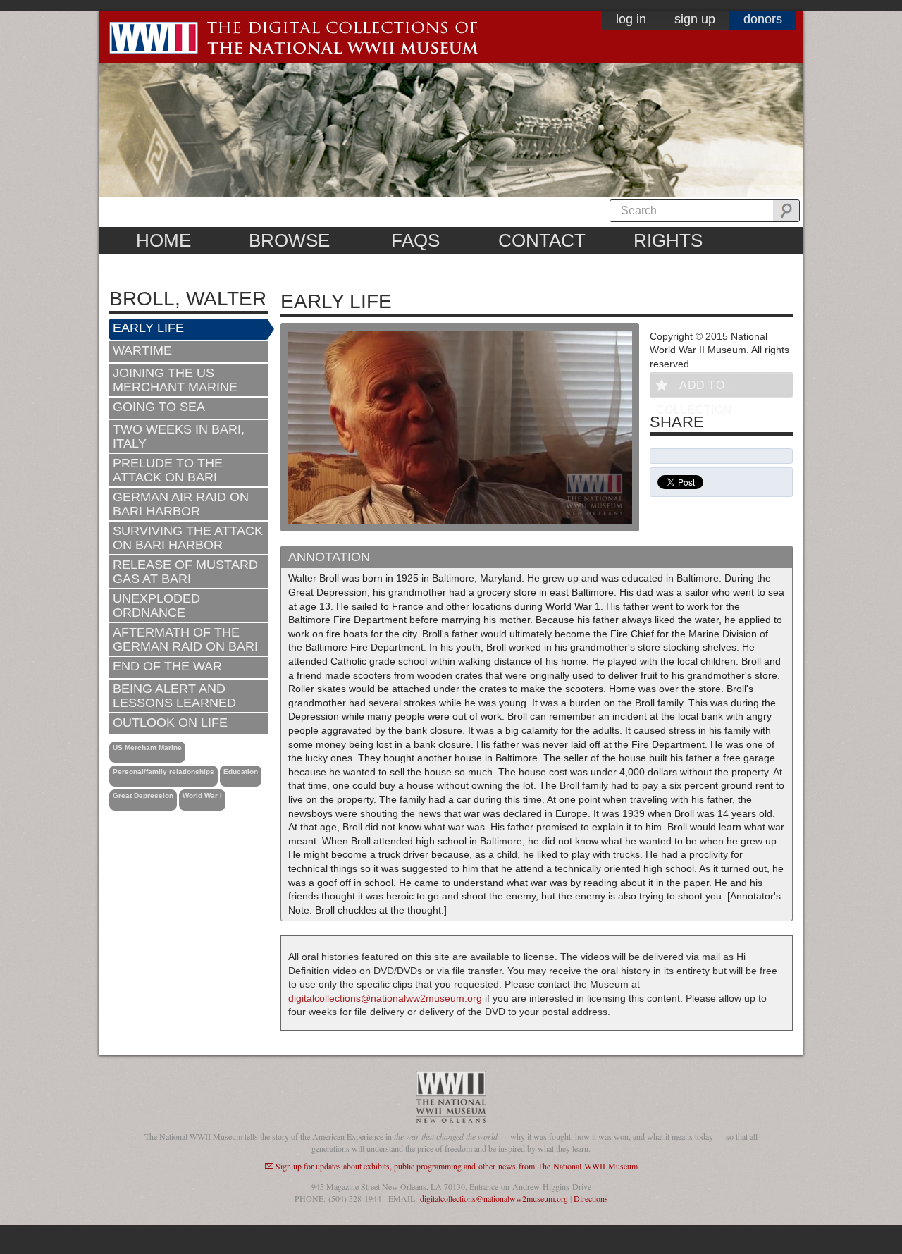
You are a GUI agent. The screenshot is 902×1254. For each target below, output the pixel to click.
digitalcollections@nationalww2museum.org (385, 998)
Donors (762, 19)
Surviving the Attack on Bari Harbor (188, 538)
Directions (591, 1198)
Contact (542, 240)
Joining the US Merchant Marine (175, 380)
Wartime (142, 350)
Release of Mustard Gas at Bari (185, 572)
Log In (631, 19)
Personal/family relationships (163, 771)
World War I (202, 795)
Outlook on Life (170, 722)
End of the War (167, 666)
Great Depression (143, 795)
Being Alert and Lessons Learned (174, 696)
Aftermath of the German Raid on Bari (185, 639)
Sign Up (694, 19)
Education (240, 771)
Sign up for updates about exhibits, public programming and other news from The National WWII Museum (457, 1166)
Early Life (148, 328)
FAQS (415, 240)
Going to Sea (159, 407)
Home (163, 240)
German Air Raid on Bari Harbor (181, 504)
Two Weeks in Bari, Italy (179, 436)
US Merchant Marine (147, 747)
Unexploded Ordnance (156, 605)
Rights (668, 240)
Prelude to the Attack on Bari (168, 470)
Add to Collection (694, 388)
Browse (289, 240)
